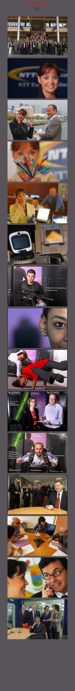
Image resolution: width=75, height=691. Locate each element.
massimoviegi (37, 3)
